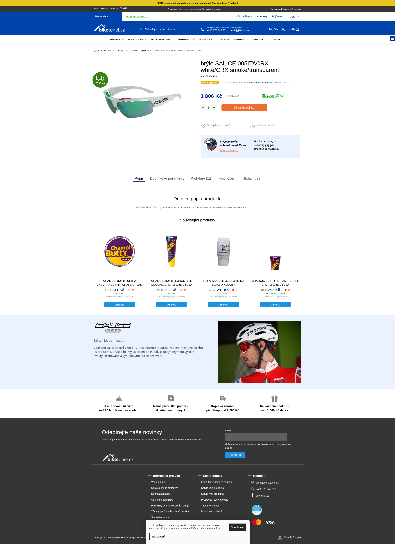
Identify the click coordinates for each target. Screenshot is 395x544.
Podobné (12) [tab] (201, 178)
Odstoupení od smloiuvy (164, 488)
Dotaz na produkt (229, 150)
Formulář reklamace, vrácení (216, 482)
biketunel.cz (262, 495)
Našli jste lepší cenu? (218, 125)
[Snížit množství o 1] (203, 107)
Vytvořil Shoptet (292, 537)
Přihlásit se (235, 455)
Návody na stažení (211, 511)
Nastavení (158, 536)
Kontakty (262, 16)
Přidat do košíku (244, 107)
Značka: (282, 82)
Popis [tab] (139, 178)
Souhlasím (237, 527)
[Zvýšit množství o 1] (213, 107)
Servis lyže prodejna (212, 494)
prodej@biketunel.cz (241, 30)
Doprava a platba (160, 494)
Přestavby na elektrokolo (214, 499)
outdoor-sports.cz (136, 16)
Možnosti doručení (266, 125)
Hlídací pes (251, 178)
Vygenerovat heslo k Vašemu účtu (286, 9)
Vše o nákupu (244, 16)
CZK (293, 16)
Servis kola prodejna (212, 488)
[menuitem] (116, 38)
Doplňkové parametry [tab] (167, 178)
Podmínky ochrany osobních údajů (170, 505)
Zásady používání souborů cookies (170, 511)
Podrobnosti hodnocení (260, 82)
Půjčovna (277, 16)
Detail (119, 304)
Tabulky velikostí (210, 505)
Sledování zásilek (161, 517)
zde (219, 528)
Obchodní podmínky (162, 499)
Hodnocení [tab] (227, 178)
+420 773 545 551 (217, 30)
